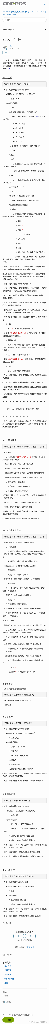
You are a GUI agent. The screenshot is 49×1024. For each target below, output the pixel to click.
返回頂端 (6, 955)
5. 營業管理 (7, 970)
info (10, 46)
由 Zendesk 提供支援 (39, 1022)
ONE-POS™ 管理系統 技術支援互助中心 (16, 12)
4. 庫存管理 (7, 966)
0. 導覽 (5, 983)
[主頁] (15, 5)
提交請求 (30, 947)
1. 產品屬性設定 (8, 979)
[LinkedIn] (10, 923)
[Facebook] (4, 923)
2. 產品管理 (7, 974)
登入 (5, 1002)
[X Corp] (7, 923)
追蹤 (6, 52)
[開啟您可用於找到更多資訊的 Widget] (8, 1020)
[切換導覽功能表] (44, 4)
